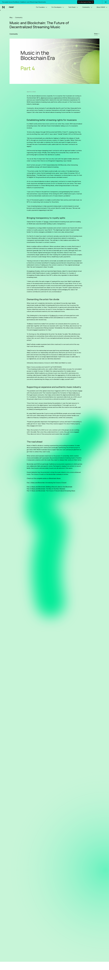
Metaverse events (74, 98)
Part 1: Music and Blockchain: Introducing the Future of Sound (46, 482)
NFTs (38, 98)
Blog (11, 17)
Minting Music (31, 175)
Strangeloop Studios (33, 271)
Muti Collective (74, 393)
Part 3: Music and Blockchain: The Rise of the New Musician (46, 489)
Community (18, 17)
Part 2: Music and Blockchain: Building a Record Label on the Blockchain (49, 487)
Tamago (45, 222)
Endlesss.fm (54, 315)
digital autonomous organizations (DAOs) (54, 98)
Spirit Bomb (57, 271)
